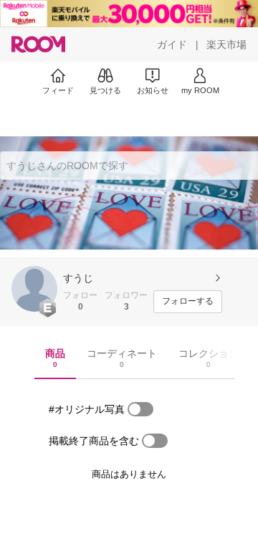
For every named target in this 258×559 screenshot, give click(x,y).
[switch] (140, 409)
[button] (34, 289)
